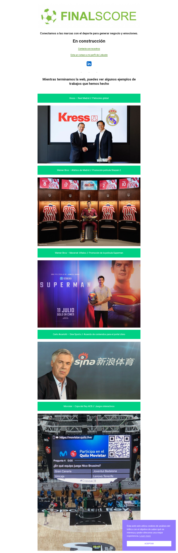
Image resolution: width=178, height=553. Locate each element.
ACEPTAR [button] (149, 543)
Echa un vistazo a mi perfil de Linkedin (89, 55)
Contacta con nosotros (89, 48)
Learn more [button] (145, 536)
